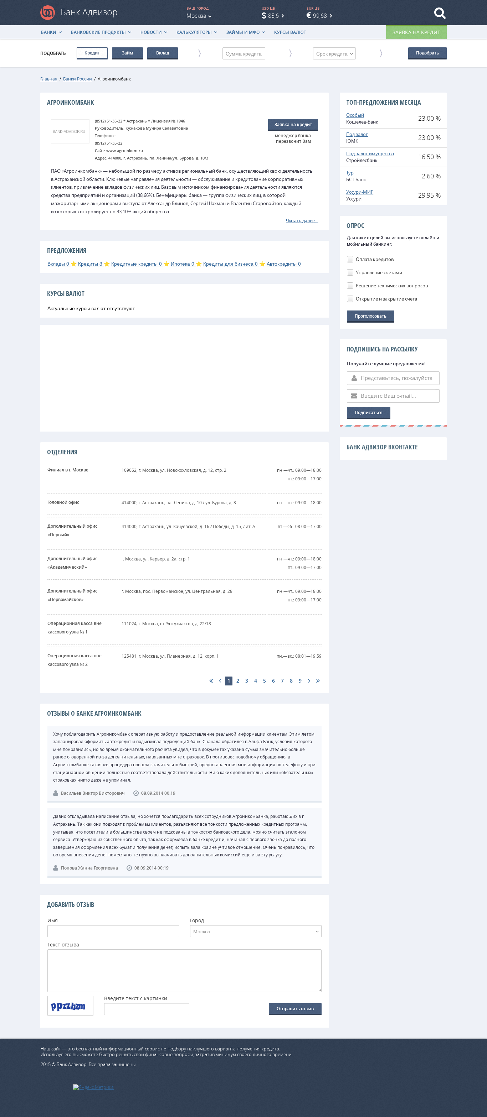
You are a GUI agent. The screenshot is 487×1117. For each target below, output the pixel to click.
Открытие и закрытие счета (386, 299)
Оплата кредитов (375, 259)
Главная (48, 79)
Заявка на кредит (416, 32)
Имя (52, 921)
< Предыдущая (220, 681)
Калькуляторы (194, 32)
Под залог (357, 134)
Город (197, 921)
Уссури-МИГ (359, 192)
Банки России (77, 79)
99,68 (320, 16)
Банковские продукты (98, 32)
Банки (48, 32)
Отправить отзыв (295, 1009)
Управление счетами (379, 272)
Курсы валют (290, 32)
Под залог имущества (370, 153)
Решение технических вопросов (392, 285)
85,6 (273, 16)
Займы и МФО (243, 32)
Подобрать (427, 53)
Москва (196, 16)
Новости (151, 32)
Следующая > (309, 681)
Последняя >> (318, 681)
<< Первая (211, 681)
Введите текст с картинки (135, 999)
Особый (355, 115)
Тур (350, 172)
